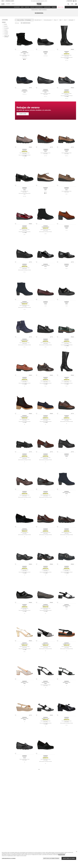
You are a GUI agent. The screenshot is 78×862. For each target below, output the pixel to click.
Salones (5, 29)
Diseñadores (47, 7)
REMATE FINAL (60, 7)
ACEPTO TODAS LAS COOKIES (69, 858)
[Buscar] (68, 4)
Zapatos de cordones (6, 36)
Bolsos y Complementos (37, 7)
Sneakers (6, 33)
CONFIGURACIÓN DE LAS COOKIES (9, 858)
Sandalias (6, 31)
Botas (5, 24)
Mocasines (6, 28)
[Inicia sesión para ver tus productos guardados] (72, 4)
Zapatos (27, 7)
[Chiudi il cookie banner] (76, 851)
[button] (8, 22)
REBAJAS (54, 7)
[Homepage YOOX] (39, 4)
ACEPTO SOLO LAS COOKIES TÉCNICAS (51, 858)
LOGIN (75, 1)
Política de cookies (61, 854)
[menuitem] (2, 4)
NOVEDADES (17, 7)
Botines (5, 26)
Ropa (22, 7)
